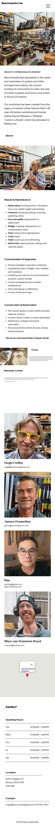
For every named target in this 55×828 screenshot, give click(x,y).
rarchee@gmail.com (13, 584)
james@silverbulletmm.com (16, 525)
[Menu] (48, 6)
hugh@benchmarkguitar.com (17, 467)
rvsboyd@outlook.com (14, 645)
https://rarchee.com (12, 586)
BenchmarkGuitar (12, 3)
